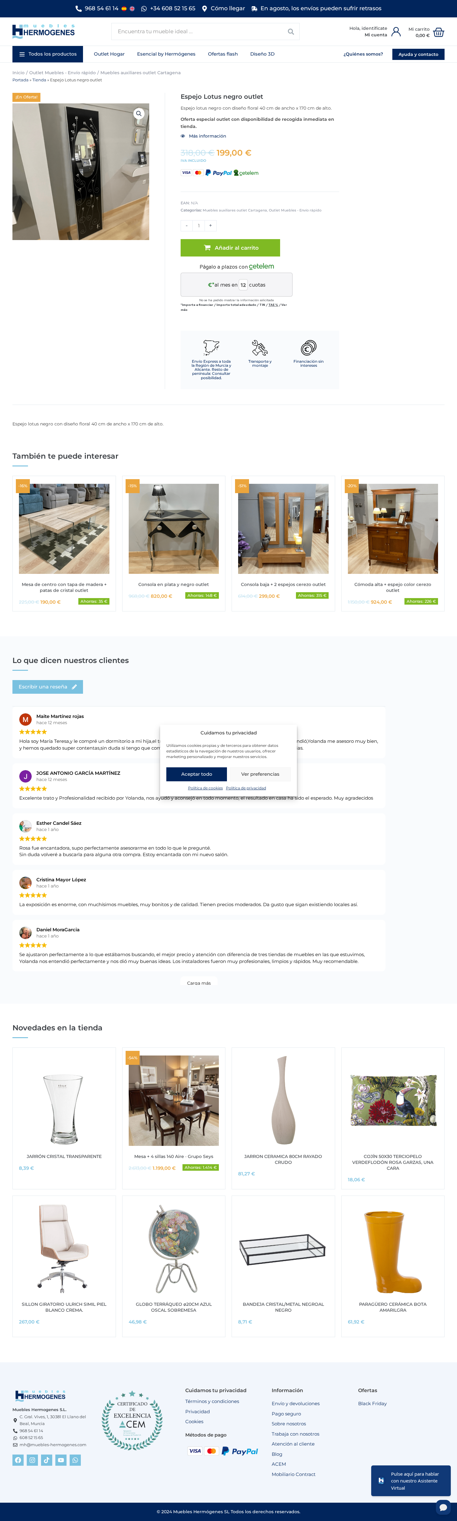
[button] (47, 54)
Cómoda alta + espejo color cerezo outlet (392, 587)
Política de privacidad (246, 788)
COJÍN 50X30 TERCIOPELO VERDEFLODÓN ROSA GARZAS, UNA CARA (392, 1162)
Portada (20, 80)
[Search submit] (291, 31)
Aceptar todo (196, 774)
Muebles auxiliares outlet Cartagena (140, 72)
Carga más (199, 983)
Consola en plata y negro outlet (173, 584)
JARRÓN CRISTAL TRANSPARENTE (64, 1156)
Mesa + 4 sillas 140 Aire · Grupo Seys (173, 1156)
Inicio (18, 72)
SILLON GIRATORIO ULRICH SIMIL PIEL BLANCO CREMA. (64, 1307)
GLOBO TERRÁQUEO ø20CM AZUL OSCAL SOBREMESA (174, 1307)
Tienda (39, 80)
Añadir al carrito (237, 248)
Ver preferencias (260, 774)
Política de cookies (205, 788)
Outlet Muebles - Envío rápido (62, 72)
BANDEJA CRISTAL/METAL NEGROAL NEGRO (283, 1307)
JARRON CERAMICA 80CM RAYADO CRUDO (283, 1159)
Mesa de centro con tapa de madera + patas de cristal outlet (64, 587)
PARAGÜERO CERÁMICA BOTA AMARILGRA (393, 1307)
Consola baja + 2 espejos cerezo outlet (283, 584)
